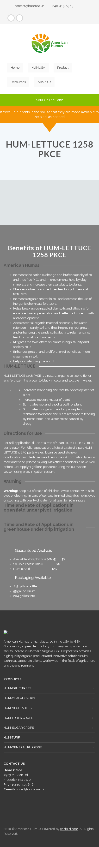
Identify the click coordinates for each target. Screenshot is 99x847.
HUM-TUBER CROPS (18, 718)
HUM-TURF (12, 737)
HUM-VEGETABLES (17, 708)
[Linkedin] (19, 18)
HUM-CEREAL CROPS (19, 698)
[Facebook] (11, 18)
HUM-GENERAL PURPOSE (23, 747)
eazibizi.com (69, 829)
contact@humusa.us (29, 6)
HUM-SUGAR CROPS (19, 727)
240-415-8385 (62, 6)
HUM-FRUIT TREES (17, 688)
